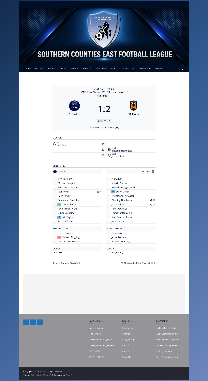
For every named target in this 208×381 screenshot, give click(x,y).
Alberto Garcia (119, 183)
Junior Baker (64, 233)
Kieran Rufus (69, 204)
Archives (126, 333)
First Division (95, 333)
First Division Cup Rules (166, 345)
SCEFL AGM (94, 351)
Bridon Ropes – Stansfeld (66, 263)
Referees (159, 68)
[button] (77, 68)
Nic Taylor (67, 217)
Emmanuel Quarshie (68, 200)
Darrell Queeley (115, 252)
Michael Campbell (67, 183)
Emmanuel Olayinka (121, 212)
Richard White (65, 221)
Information (145, 68)
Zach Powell (64, 195)
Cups (85, 68)
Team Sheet (128, 357)
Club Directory (127, 68)
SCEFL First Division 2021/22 (95, 92)
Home (28, 68)
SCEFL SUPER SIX (97, 357)
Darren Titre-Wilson (68, 241)
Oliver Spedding (66, 212)
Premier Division (96, 328)
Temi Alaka (117, 233)
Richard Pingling (71, 237)
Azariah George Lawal (123, 187)
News (73, 68)
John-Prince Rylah (67, 208)
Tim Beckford (65, 178)
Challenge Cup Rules (165, 351)
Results (51, 68)
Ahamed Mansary (120, 241)
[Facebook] (26, 322)
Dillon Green (122, 191)
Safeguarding (128, 339)
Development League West (101, 345)
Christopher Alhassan (123, 195)
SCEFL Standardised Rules (167, 333)
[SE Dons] (133, 108)
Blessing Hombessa (121, 150)
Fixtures (39, 68)
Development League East (101, 339)
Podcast (126, 351)
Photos (125, 345)
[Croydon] (74, 108)
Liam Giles (58, 252)
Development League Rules (168, 339)
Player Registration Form (167, 357)
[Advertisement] (104, 294)
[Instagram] (40, 322)
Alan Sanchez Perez (121, 217)
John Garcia (117, 221)
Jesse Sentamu (119, 237)
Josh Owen (62, 145)
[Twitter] (33, 322)
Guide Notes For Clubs (166, 328)
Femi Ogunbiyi (119, 208)
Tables (63, 68)
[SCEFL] (104, 10)
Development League (105, 68)
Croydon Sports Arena (103, 127)
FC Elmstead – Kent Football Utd (138, 263)
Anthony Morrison (68, 187)
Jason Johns (117, 156)
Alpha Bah (116, 178)
